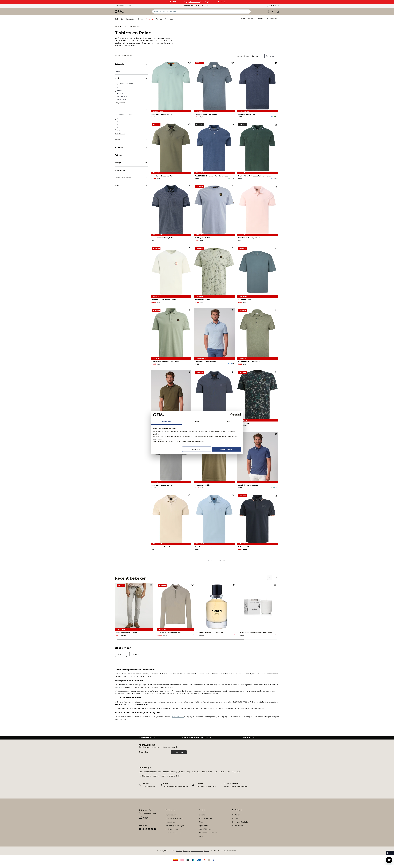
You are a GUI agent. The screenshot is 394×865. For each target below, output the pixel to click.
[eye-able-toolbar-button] (388, 853)
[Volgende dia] (276, 577)
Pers (201, 836)
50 (220, 560)
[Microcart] (278, 11)
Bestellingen (237, 810)
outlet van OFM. (178, 717)
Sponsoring (203, 826)
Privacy (185, 851)
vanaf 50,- (123, 5)
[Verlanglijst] (273, 11)
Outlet (124, 26)
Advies (159, 19)
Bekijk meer (120, 103)
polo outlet (121, 687)
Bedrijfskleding (205, 829)
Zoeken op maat (126, 114)
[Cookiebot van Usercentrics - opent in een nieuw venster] (232, 414)
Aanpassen (196, 449)
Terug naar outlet (125, 55)
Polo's (117, 69)
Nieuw (140, 19)
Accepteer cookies (226, 449)
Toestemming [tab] (166, 421)
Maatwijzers (170, 822)
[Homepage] (119, 11)
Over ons (202, 810)
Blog (243, 19)
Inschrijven (179, 752)
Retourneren (237, 826)
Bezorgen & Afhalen (240, 822)
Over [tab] (228, 421)
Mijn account (171, 815)
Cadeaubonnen (172, 829)
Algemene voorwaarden (196, 851)
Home (117, 26)
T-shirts (117, 72)
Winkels (260, 19)
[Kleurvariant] (271, 116)
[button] (273, 11)
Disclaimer (179, 851)
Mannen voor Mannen (208, 833)
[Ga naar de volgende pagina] (224, 560)
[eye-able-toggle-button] (392, 853)
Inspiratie (130, 19)
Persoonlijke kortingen (175, 826)
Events (251, 19)
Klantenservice (273, 19)
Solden (149, 19)
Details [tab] (197, 421)
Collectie (119, 19)
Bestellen (236, 815)
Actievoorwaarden (173, 833)
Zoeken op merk (126, 84)
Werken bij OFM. (206, 818)
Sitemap (206, 851)
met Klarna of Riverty (197, 5)
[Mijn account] (269, 11)
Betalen (235, 818)
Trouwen (169, 19)
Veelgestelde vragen (174, 818)
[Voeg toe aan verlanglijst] (189, 63)
